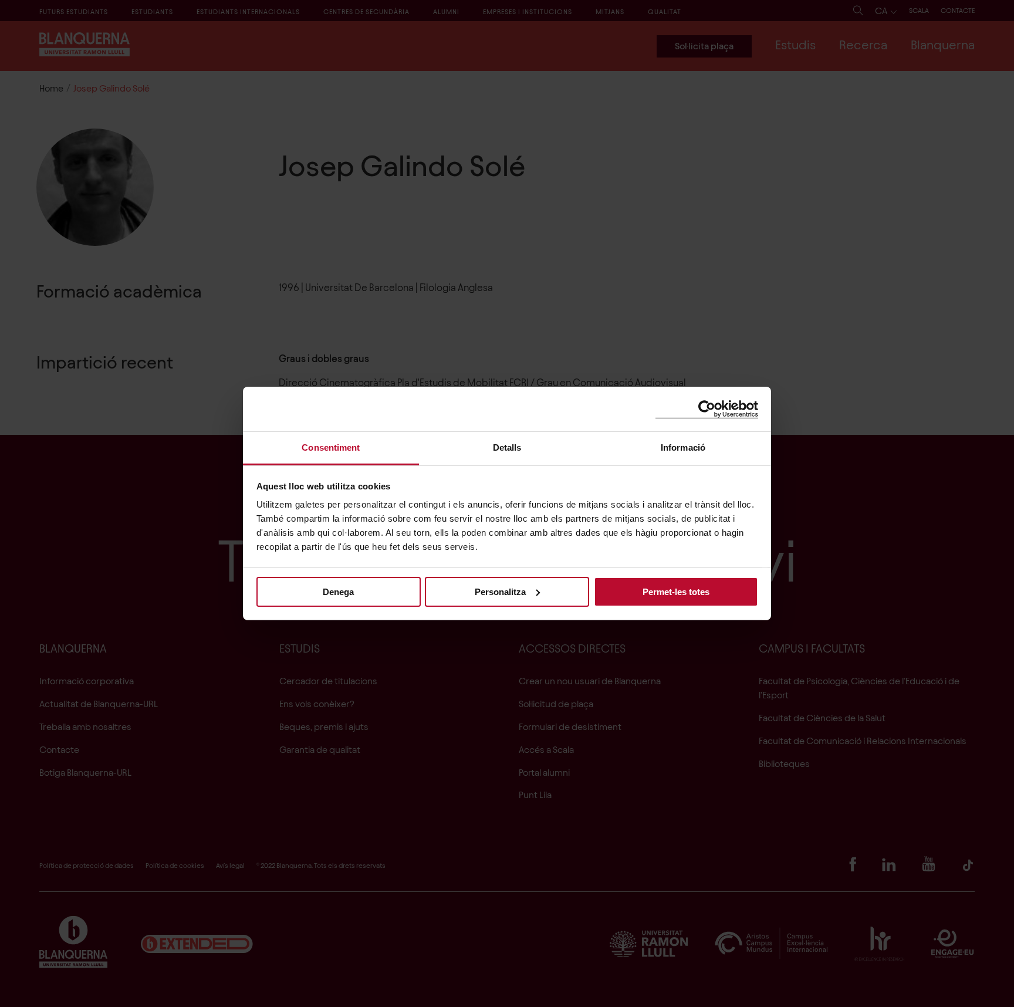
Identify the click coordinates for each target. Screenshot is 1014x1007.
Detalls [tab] (507, 447)
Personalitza (500, 591)
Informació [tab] (683, 447)
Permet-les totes (676, 591)
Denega (338, 591)
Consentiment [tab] (331, 447)
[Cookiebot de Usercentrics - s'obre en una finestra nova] (706, 409)
